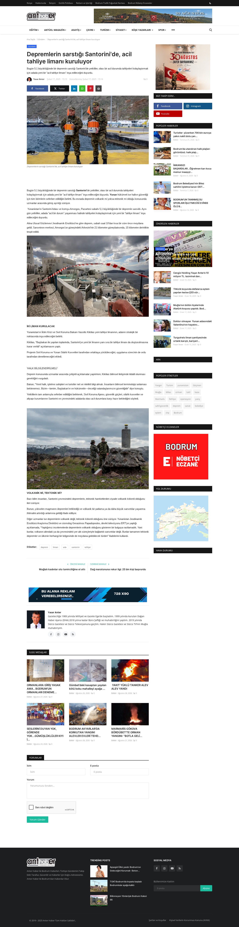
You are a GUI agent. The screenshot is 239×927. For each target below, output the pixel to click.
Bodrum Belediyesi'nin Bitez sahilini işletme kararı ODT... (188, 185)
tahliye (88, 547)
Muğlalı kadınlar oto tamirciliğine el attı (62, 569)
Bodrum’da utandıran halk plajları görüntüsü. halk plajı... (191, 150)
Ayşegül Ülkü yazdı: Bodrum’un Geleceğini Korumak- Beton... (125, 869)
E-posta (94, 765)
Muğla (158, 392)
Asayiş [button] (75, 29)
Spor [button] (161, 29)
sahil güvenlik (161, 405)
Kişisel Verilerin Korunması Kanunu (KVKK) (189, 920)
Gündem (41, 39)
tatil (188, 392)
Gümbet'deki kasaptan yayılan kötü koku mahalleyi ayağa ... (87, 686)
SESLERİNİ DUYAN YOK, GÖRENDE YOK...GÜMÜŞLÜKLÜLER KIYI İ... (45, 734)
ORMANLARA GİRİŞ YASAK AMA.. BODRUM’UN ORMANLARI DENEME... (43, 688)
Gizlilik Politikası (66, 3)
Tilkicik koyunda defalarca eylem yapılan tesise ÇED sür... (191, 291)
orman (178, 392)
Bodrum (178, 412)
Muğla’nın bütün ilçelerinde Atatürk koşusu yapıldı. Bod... (189, 307)
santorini (76, 547)
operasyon (185, 399)
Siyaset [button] (120, 29)
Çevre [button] (89, 29)
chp (167, 412)
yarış (197, 399)
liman (55, 547)
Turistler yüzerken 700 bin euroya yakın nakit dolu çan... (192, 134)
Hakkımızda (40, 3)
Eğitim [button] (33, 29)
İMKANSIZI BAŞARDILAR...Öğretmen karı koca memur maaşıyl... (192, 168)
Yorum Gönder (38, 819)
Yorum (30, 779)
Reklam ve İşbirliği (84, 3)
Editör (29, 696)
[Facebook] (157, 868)
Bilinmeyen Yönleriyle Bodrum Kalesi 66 (128, 898)
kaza (197, 392)
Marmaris (160, 399)
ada (64, 547)
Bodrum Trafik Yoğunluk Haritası (110, 3)
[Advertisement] (88, 177)
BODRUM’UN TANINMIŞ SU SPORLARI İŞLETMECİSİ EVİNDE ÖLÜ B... (190, 203)
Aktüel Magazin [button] (54, 29)
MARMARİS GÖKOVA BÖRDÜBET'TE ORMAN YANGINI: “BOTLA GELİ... (126, 732)
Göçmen (197, 385)
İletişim (52, 3)
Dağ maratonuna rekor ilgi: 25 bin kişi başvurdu (118, 569)
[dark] (210, 3)
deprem (44, 547)
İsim (29, 765)
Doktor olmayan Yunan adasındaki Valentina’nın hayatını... (192, 323)
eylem (158, 412)
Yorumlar (35, 757)
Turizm (169, 385)
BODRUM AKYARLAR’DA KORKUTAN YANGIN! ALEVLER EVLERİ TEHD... (85, 732)
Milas (168, 392)
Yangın (158, 385)
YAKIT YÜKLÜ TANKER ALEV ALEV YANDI (129, 686)
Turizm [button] (104, 29)
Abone (206, 888)
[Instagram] (164, 868)
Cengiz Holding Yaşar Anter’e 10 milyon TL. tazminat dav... (191, 274)
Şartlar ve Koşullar (157, 920)
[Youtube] (172, 868)
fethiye (172, 399)
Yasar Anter (38, 79)
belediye (199, 405)
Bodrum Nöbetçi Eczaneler (140, 3)
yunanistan (183, 385)
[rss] (180, 868)
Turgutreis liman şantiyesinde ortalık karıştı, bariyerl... (189, 339)
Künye (29, 3)
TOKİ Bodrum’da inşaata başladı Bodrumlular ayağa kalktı (126, 883)
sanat (187, 405)
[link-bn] (153, 16)
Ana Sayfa (31, 39)
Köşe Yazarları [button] (142, 29)
